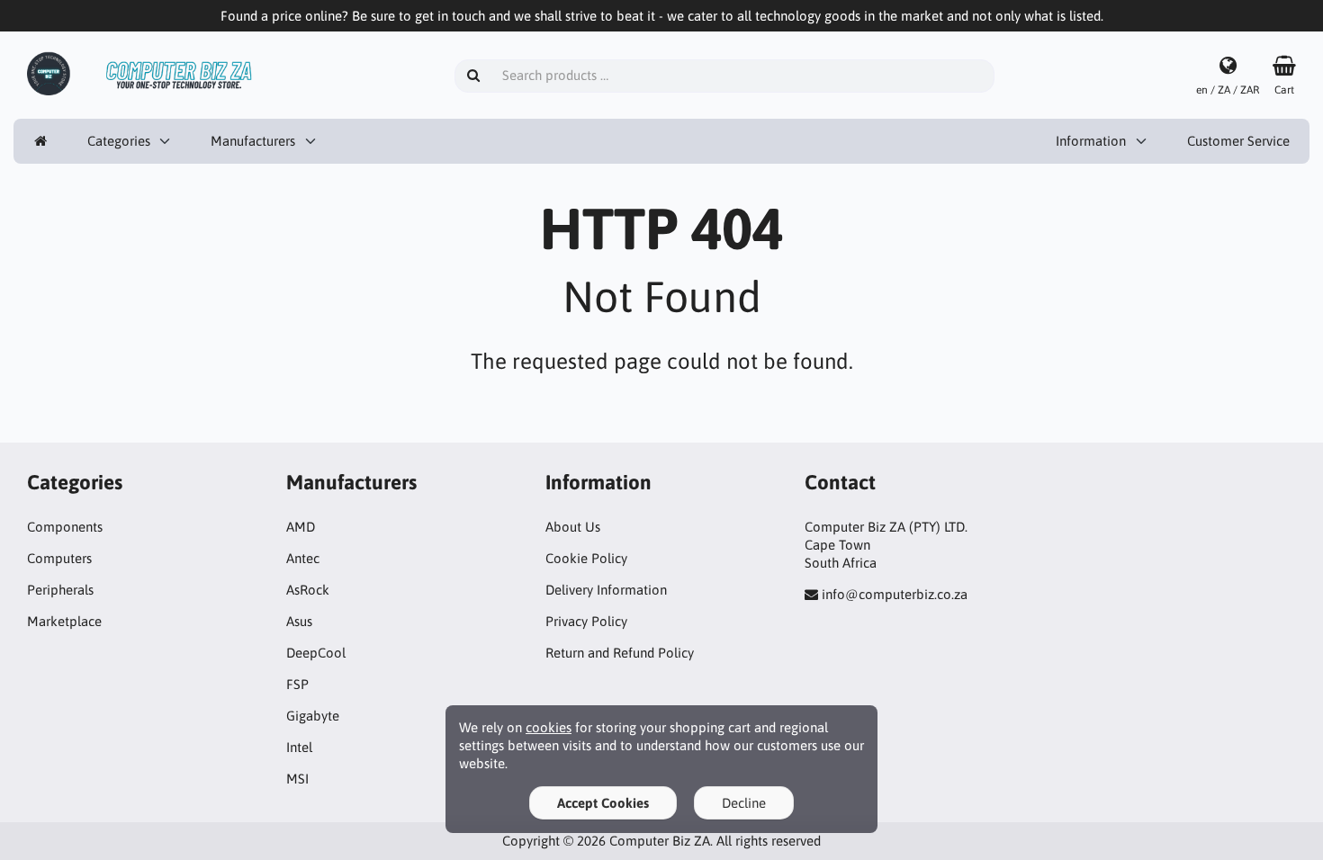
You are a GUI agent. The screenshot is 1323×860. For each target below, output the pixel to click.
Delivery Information (606, 589)
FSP (297, 684)
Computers (59, 558)
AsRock (307, 589)
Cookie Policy (586, 558)
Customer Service (1238, 140)
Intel (299, 747)
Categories (118, 140)
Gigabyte (312, 715)
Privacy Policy (586, 621)
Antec (303, 558)
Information (1091, 140)
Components (65, 526)
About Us (572, 526)
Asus (299, 621)
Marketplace (64, 621)
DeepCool (316, 652)
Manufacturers (253, 140)
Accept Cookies (603, 803)
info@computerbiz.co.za (895, 594)
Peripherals (60, 589)
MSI (297, 778)
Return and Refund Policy (619, 652)
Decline (744, 803)
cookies (549, 727)
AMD (300, 526)
